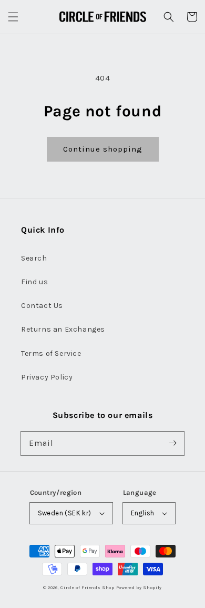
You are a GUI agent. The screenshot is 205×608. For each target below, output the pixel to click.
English (143, 513)
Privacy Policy (47, 377)
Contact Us (42, 305)
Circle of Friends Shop (87, 587)
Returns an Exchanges (63, 329)
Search (34, 258)
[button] (13, 16)
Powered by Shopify (139, 587)
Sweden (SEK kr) (64, 513)
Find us (34, 281)
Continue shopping (102, 149)
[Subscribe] (172, 443)
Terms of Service (51, 353)
